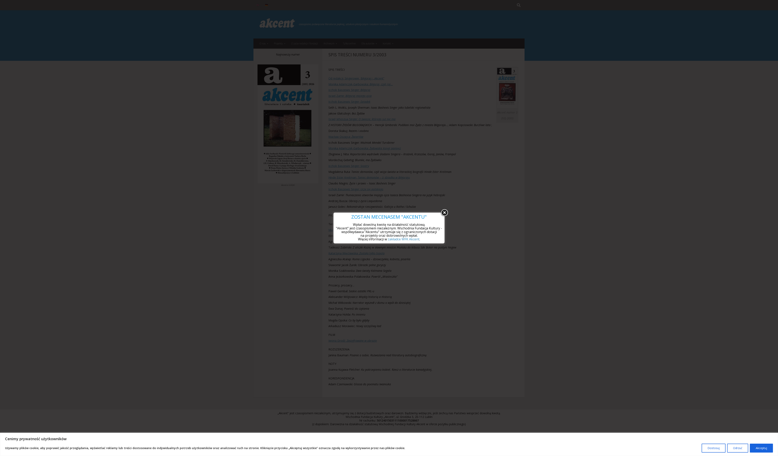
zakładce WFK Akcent (403, 239)
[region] (389, 444)
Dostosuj (713, 448)
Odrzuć (737, 448)
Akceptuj (761, 448)
